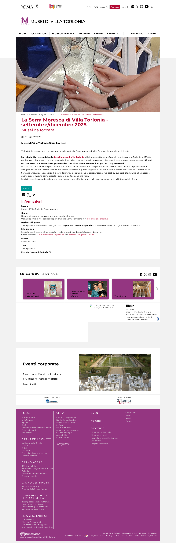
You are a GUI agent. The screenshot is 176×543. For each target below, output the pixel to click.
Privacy (91, 536)
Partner (129, 421)
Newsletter (26, 433)
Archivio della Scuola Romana (35, 489)
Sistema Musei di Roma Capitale (36, 427)
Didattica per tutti (99, 435)
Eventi (98, 33)
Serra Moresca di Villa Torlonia (68, 157)
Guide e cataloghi (64, 433)
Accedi (125, 7)
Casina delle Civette (36, 439)
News (128, 415)
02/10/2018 (141, 315)
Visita (152, 33)
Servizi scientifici (34, 516)
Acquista (115, 7)
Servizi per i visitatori (65, 422)
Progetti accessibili (47, 115)
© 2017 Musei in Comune (74, 536)
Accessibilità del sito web (139, 536)
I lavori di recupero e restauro (35, 507)
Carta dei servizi (29, 430)
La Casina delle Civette (32, 443)
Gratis (26, 188)
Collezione (26, 445)
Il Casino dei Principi (31, 486)
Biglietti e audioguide (66, 420)
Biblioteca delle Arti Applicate (35, 525)
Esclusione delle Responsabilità (107, 536)
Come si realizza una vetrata (34, 453)
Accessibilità (62, 435)
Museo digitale (63, 33)
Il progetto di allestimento (33, 509)
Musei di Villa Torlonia (57, 21)
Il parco (25, 422)
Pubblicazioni (28, 520)
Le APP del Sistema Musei (32, 294)
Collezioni (39, 33)
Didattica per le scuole (101, 432)
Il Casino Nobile (29, 466)
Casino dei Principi (35, 482)
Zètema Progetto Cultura (81, 234)
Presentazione (28, 417)
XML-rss (153, 536)
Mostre (84, 33)
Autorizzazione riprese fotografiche (37, 527)
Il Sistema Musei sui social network (77, 293)
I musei (22, 33)
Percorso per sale (29, 455)
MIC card (60, 425)
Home (24, 115)
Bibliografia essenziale (32, 522)
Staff (24, 425)
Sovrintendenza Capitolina (51, 234)
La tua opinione (63, 438)
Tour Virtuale (120, 296)
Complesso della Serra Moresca (34, 496)
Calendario (134, 33)
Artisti (24, 448)
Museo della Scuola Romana (34, 473)
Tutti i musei (99, 7)
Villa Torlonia (27, 420)
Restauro (26, 450)
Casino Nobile (32, 462)
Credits (124, 536)
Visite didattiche (63, 427)
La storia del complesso (32, 504)
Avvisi (128, 418)
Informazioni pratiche (97, 219)
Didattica (114, 33)
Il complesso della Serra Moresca (36, 502)
